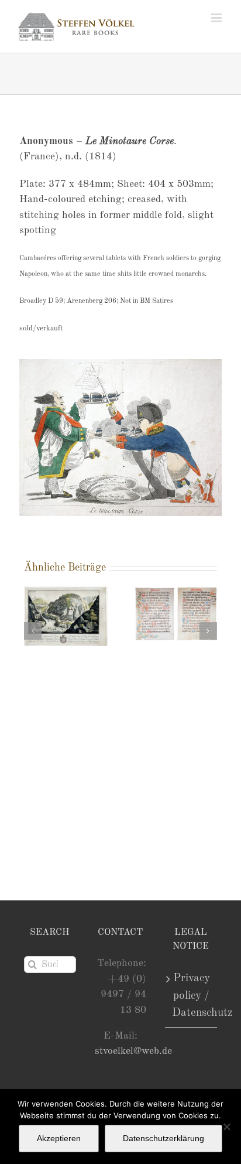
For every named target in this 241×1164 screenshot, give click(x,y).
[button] (33, 631)
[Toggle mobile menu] (217, 18)
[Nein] (226, 1126)
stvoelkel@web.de (133, 1051)
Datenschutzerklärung (163, 1138)
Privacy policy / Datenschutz (191, 995)
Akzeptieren (59, 1138)
